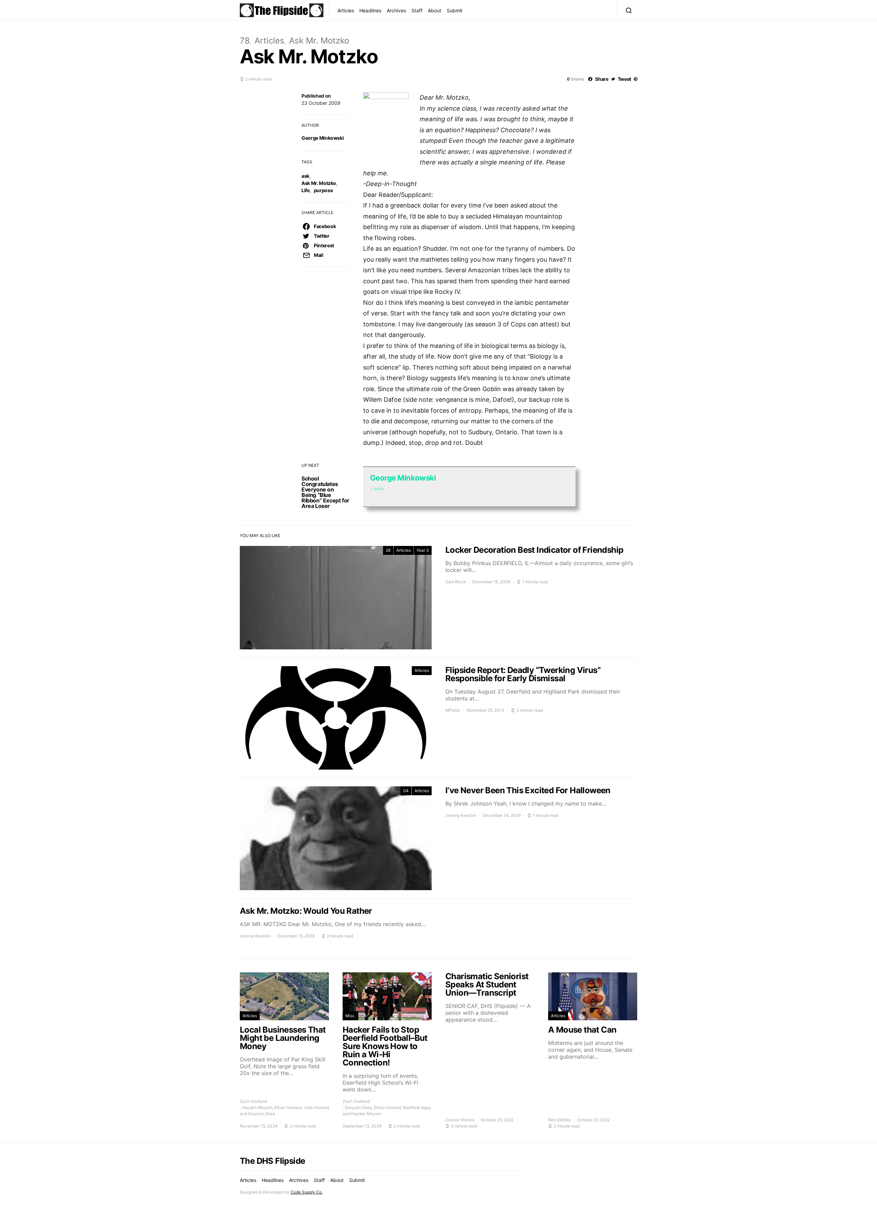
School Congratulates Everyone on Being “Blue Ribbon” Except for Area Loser (325, 492)
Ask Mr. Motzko (319, 41)
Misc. (350, 1015)
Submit (454, 10)
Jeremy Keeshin (460, 815)
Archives (396, 10)
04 (406, 790)
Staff (416, 10)
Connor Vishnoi (459, 1119)
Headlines (370, 10)
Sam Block (455, 581)
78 (245, 41)
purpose (323, 190)
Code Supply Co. (307, 1192)
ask (305, 176)
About (434, 10)
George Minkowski (322, 138)
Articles (345, 10)
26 (388, 550)
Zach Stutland (253, 1101)
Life (305, 190)
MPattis (452, 710)
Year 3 (423, 550)
